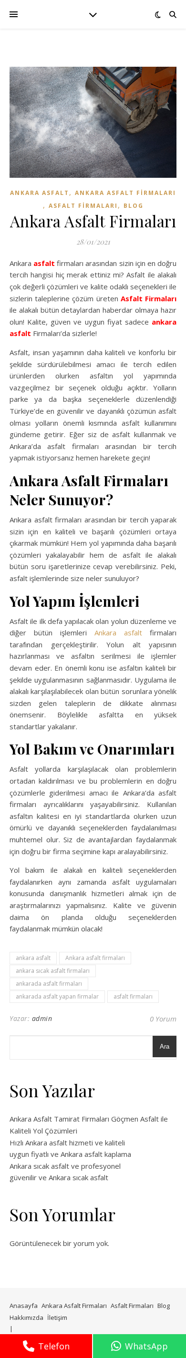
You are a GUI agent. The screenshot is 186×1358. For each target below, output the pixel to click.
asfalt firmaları (133, 996)
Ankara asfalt (122, 632)
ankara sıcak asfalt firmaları (53, 971)
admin (42, 1018)
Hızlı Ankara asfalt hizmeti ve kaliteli (67, 1142)
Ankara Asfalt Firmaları (125, 193)
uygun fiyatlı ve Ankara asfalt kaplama (70, 1154)
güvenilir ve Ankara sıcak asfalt (59, 1177)
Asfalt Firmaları (83, 206)
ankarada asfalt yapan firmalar (57, 996)
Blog (134, 206)
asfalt (44, 263)
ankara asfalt (33, 958)
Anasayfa (24, 1305)
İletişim (57, 1317)
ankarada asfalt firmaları (49, 984)
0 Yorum (163, 1018)
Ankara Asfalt (39, 193)
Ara (164, 1046)
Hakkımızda (26, 1317)
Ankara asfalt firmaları (95, 958)
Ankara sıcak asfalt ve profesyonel (65, 1166)
